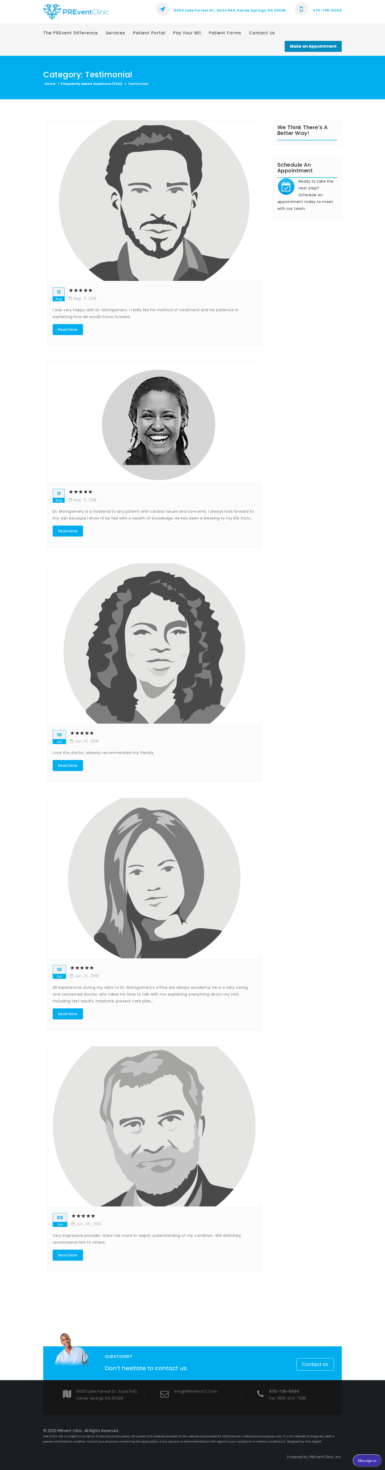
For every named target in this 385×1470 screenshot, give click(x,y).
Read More (68, 329)
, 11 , (85, 298)
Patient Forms (225, 33)
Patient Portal (149, 33)
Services (115, 33)
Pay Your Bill (187, 33)
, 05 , (88, 1224)
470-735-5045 (327, 10)
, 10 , (86, 741)
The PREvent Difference (70, 33)
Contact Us (262, 33)
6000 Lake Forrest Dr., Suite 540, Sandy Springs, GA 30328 (229, 10)
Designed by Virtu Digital (304, 1442)
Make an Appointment (313, 46)
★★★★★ (81, 290)
